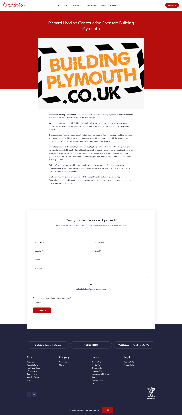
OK (107, 410)
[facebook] (29, 394)
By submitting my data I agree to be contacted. (52, 298)
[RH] (14, 3)
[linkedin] (34, 394)
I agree (38, 302)
